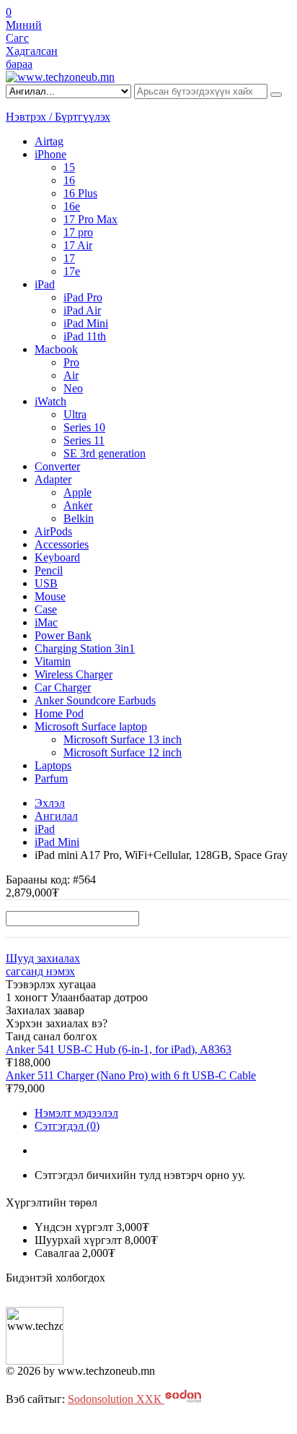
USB (46, 583)
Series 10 (84, 427)
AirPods (53, 531)
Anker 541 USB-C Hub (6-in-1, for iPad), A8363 (118, 1049)
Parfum (51, 778)
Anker (77, 505)
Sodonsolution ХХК (116, 1399)
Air (71, 375)
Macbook (56, 349)
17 (69, 258)
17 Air (77, 245)
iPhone (50, 154)
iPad (45, 284)
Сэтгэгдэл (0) (67, 1126)
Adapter (53, 479)
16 (69, 180)
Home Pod (59, 713)
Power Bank (63, 635)
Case (46, 609)
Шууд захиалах (43, 958)
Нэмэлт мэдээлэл (76, 1113)
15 (69, 167)
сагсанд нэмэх (40, 971)
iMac (46, 622)
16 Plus (80, 193)
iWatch (50, 401)
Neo (73, 388)
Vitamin (53, 661)
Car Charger (63, 687)
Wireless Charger (73, 674)
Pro (71, 362)
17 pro (78, 232)
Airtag (49, 141)
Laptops (53, 765)
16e (71, 206)
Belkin (78, 518)
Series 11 (84, 440)
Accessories (62, 544)
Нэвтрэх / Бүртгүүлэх (58, 117)
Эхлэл (50, 803)
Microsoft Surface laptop (91, 726)
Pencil (49, 570)
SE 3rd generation (104, 453)
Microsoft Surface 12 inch (122, 752)
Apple (77, 492)
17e (71, 271)
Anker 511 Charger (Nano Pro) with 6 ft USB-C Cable (131, 1075)
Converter (57, 466)
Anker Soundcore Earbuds (95, 700)
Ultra (75, 414)
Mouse (50, 596)
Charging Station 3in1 (85, 648)
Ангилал (56, 816)
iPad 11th (84, 336)
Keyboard (57, 557)
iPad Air (82, 310)
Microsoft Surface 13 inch (122, 739)
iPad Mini (85, 323)
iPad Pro (82, 297)
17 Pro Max (90, 219)
